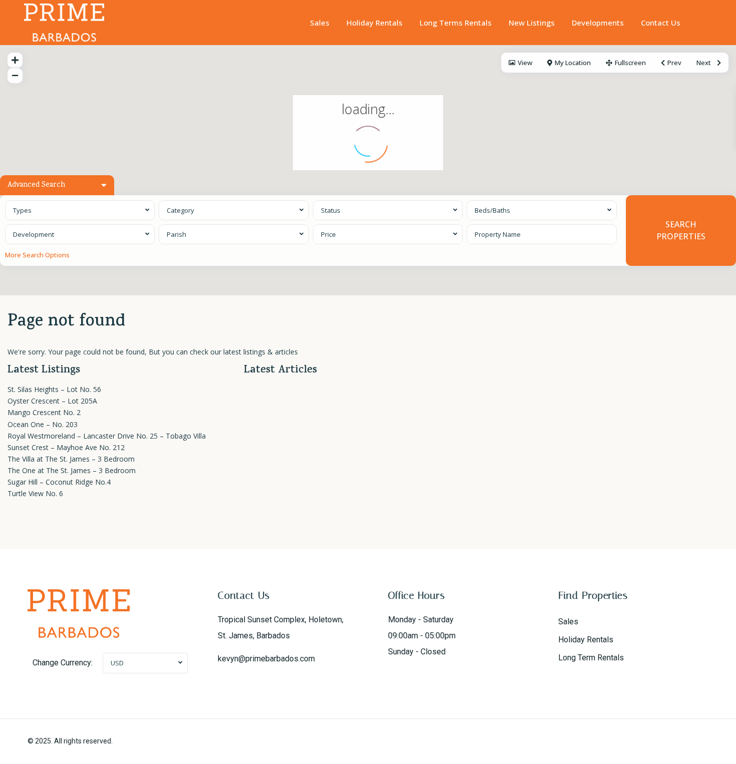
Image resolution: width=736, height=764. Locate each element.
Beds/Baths (492, 210)
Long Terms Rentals (456, 23)
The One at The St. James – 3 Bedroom (72, 470)
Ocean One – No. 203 (43, 424)
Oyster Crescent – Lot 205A (52, 401)
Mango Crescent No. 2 (44, 412)
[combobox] (80, 210)
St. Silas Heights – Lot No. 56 (54, 389)
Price (328, 234)
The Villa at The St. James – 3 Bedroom (71, 459)
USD (117, 662)
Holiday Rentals (374, 23)
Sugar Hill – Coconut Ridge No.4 (59, 482)
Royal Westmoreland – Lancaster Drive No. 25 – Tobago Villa (107, 436)
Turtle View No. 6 (35, 493)
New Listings (532, 23)
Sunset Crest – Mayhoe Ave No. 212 (66, 447)
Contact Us (660, 23)
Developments (598, 23)
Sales (319, 23)
